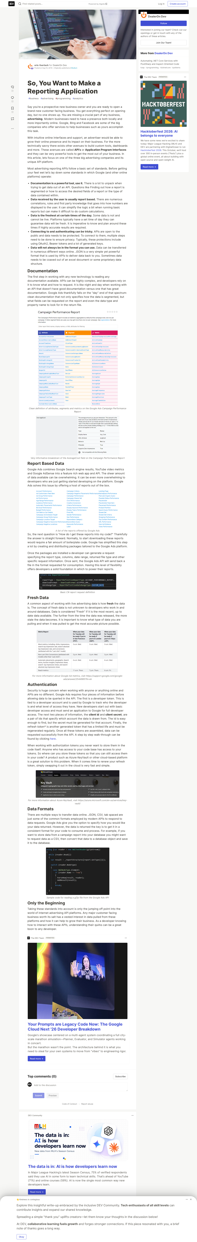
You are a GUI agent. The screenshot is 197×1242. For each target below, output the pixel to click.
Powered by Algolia (97, 4)
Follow (163, 23)
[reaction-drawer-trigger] (12, 88)
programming (63, 98)
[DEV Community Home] (11, 3)
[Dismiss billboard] (191, 1199)
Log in (161, 3)
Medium (74, 68)
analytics (78, 98)
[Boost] (12, 119)
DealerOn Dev (60, 65)
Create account (178, 3)
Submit (38, 1095)
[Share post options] (12, 128)
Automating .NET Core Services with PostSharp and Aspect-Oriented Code (160, 64)
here (53, 738)
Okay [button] (21, 1236)
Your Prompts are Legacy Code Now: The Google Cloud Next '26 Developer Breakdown (75, 1027)
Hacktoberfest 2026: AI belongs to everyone (159, 133)
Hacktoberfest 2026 (151, 150)
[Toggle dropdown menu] (126, 938)
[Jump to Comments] (12, 99)
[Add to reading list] (12, 109)
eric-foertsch (41, 65)
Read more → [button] (36, 1058)
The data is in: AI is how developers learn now (72, 1166)
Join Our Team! (163, 42)
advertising (47, 98)
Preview (53, 1095)
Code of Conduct (69, 1104)
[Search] (20, 3)
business (34, 98)
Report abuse (87, 1104)
